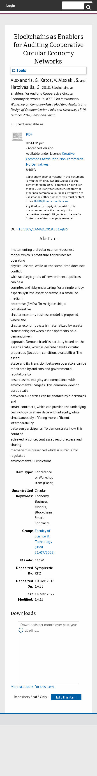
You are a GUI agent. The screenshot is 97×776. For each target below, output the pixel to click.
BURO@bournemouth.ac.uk (51, 201)
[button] (66, 697)
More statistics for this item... (33, 686)
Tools (20, 70)
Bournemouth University (10, 17)
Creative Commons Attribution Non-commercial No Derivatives (55, 158)
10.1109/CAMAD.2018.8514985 (43, 229)
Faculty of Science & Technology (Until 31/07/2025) (45, 541)
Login (10, 5)
